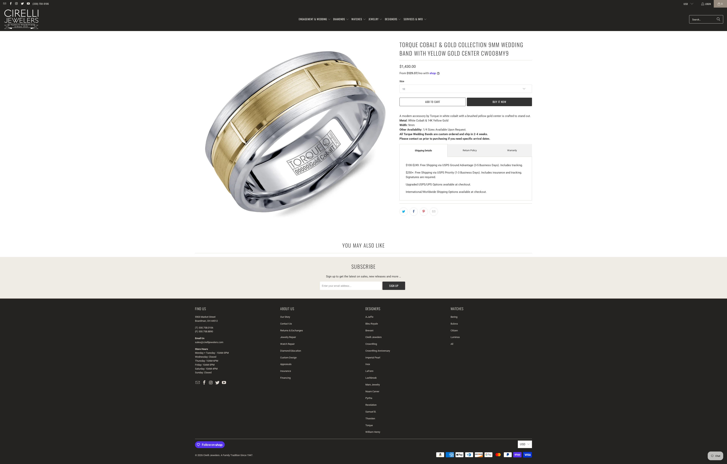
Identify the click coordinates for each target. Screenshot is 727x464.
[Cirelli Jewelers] (21, 19)
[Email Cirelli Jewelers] (4, 3)
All (452, 344)
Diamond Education (290, 350)
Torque (369, 425)
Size (401, 81)
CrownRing (371, 344)
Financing (285, 377)
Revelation (371, 404)
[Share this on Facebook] (414, 211)
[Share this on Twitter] (403, 211)
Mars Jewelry (372, 384)
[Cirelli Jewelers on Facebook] (10, 3)
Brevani (369, 330)
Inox (367, 364)
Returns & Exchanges (291, 330)
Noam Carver (372, 391)
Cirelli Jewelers (373, 337)
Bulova (454, 323)
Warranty (512, 150)
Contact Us (286, 323)
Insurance (285, 371)
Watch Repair (287, 344)
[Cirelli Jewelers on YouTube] (28, 3)
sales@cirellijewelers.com (209, 342)
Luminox (455, 337)
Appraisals (286, 364)
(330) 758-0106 (41, 3)
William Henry (372, 432)
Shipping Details (423, 150)
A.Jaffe (369, 316)
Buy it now (499, 102)
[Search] (718, 19)
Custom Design (288, 357)
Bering (454, 316)
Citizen (454, 330)
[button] (315, 19)
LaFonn (369, 371)
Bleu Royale (371, 323)
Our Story (285, 316)
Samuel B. (370, 411)
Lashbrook (371, 377)
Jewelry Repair (288, 337)
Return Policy (470, 150)
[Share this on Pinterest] (424, 211)
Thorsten (370, 418)
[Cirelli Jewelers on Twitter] (22, 3)
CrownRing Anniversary (377, 350)
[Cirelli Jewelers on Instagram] (16, 3)
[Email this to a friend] (434, 211)
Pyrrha (368, 398)
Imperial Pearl (372, 357)
